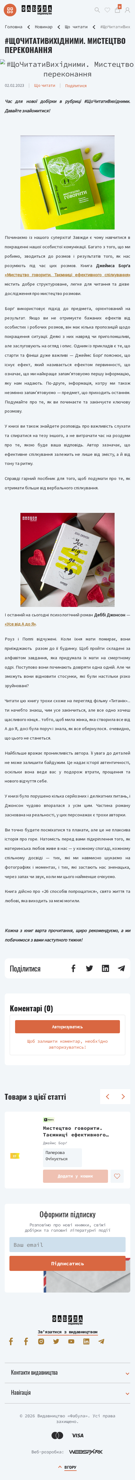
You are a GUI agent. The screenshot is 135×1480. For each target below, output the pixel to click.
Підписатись (67, 1263)
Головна (13, 26)
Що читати (76, 26)
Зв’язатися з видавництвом (67, 1332)
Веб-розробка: (47, 1452)
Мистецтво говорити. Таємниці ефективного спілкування (74, 1131)
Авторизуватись (67, 1027)
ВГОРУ (70, 1467)
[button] (73, 968)
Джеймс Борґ (55, 1142)
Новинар (43, 26)
